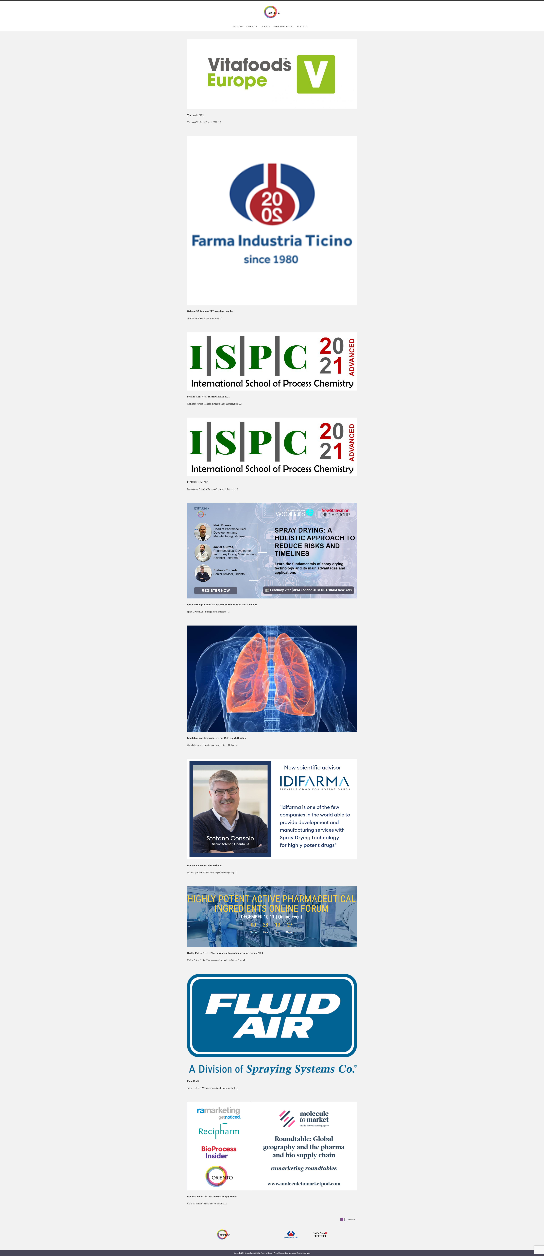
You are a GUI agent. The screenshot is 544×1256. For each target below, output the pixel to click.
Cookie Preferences (303, 1253)
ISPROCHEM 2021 (198, 482)
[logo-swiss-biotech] (320, 1228)
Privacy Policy (273, 1253)
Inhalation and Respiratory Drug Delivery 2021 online (216, 737)
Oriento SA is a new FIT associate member (210, 311)
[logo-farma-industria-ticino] (291, 1228)
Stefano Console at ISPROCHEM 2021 (208, 396)
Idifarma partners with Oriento (204, 865)
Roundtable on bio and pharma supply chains (212, 1196)
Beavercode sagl (290, 1253)
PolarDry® (193, 1081)
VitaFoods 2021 (195, 115)
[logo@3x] (223, 1230)
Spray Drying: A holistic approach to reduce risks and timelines (222, 604)
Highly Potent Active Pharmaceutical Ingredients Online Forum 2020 (225, 953)
